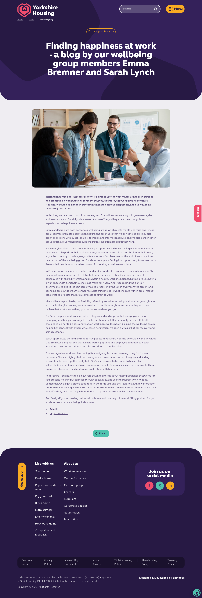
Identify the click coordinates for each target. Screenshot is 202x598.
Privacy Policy (48, 562)
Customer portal (27, 562)
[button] (197, 593)
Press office (71, 519)
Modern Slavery (96, 562)
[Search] (155, 9)
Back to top (21, 478)
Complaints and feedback (45, 532)
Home (20, 20)
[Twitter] (160, 486)
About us (71, 463)
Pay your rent (43, 496)
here (131, 242)
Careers (69, 492)
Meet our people (74, 485)
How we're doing (45, 523)
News (31, 20)
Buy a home (42, 503)
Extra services (43, 510)
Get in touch (72, 512)
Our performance (75, 478)
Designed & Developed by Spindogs (162, 578)
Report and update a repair (48, 487)
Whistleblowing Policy (123, 562)
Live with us (44, 463)
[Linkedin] (170, 486)
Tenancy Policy (172, 562)
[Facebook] (149, 486)
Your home (42, 471)
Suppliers (70, 499)
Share (101, 433)
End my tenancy (45, 517)
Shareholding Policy (149, 562)
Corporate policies (75, 506)
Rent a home (43, 478)
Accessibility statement (71, 562)
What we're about (75, 471)
